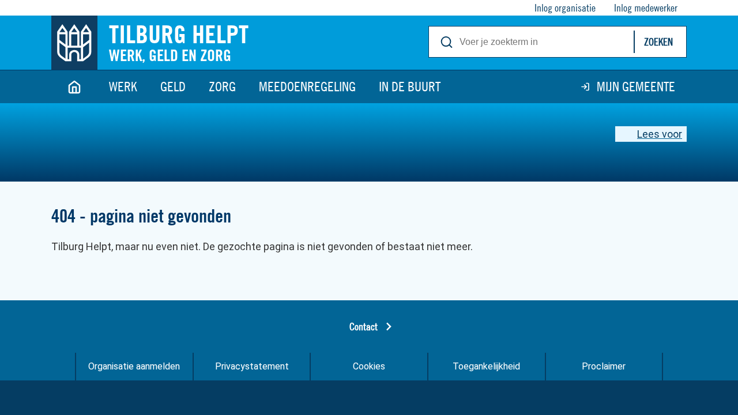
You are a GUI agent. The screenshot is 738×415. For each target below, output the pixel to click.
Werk (123, 86)
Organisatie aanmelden (134, 366)
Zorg (222, 86)
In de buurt (409, 86)
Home (74, 86)
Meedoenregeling (307, 86)
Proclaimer (604, 366)
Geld (173, 86)
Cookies (369, 366)
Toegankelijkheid (486, 366)
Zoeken (658, 42)
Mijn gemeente (636, 86)
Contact (363, 326)
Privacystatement (252, 366)
